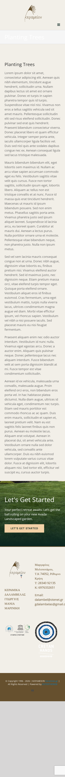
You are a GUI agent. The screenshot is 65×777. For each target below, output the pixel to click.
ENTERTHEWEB (49, 682)
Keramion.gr (51, 679)
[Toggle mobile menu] (58, 23)
